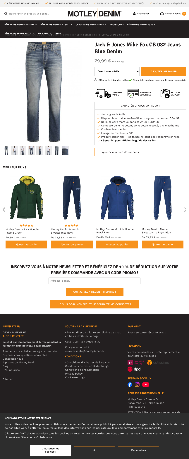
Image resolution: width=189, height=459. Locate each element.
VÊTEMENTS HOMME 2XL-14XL (19, 24)
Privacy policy (74, 373)
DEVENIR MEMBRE (14, 332)
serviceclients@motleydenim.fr (169, 3)
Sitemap (8, 379)
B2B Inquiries (11, 369)
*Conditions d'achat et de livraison (87, 362)
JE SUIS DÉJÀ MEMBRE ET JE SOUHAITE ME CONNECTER (94, 304)
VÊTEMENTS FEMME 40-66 (140, 24)
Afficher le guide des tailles (113, 80)
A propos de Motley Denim (19, 362)
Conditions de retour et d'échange (87, 366)
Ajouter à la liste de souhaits (120, 152)
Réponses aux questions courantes (25, 355)
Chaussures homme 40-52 (90, 24)
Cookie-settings (75, 377)
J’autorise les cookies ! (50, 450)
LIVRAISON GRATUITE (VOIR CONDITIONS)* (120, 3)
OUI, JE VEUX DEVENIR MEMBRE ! (94, 291)
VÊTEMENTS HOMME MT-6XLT (54, 24)
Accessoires (117, 24)
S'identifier (143, 13)
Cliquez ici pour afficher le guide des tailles (128, 140)
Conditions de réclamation (82, 369)
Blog (5, 366)
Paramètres (138, 450)
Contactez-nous (13, 358)
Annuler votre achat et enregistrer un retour (31, 351)
